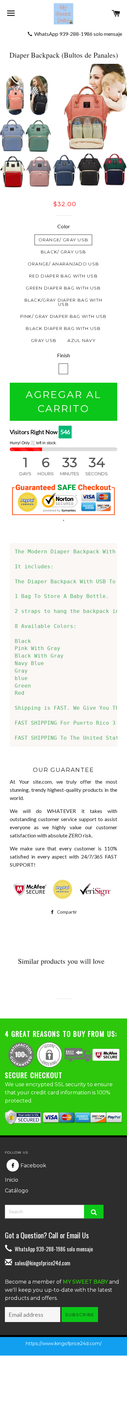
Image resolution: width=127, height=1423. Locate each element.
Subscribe (79, 1314)
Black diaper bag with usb (63, 328)
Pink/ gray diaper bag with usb (63, 316)
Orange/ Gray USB (63, 239)
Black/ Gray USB (63, 251)
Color (63, 226)
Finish (63, 355)
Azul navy (81, 340)
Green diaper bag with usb (63, 288)
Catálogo (16, 1191)
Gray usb (43, 340)
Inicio (11, 1180)
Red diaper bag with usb (63, 275)
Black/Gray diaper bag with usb (63, 302)
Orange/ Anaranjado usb (63, 263)
